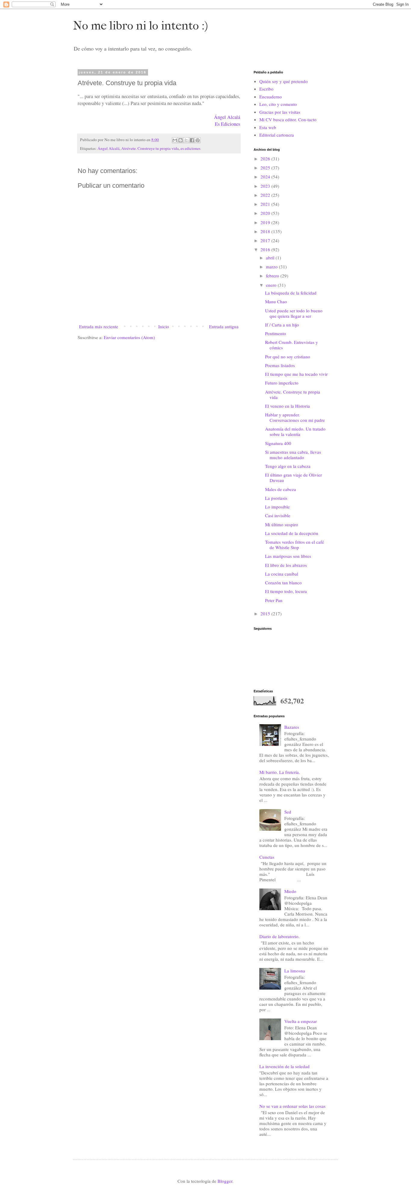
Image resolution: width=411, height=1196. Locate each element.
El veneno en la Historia (287, 406)
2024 (266, 177)
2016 (266, 249)
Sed (287, 812)
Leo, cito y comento (278, 104)
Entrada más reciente (98, 326)
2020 (266, 213)
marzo (272, 267)
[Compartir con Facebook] (192, 140)
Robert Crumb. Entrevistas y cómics (291, 345)
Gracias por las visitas (279, 112)
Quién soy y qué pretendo (283, 81)
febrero (273, 276)
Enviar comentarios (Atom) (129, 337)
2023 (266, 186)
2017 (266, 240)
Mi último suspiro (281, 524)
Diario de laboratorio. (279, 936)
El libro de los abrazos (286, 565)
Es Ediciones (227, 124)
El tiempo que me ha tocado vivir (296, 374)
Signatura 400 (278, 443)
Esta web (267, 127)
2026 (266, 159)
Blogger (225, 1181)
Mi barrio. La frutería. (279, 772)
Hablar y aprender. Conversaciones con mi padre (295, 417)
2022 (266, 195)
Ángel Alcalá (227, 117)
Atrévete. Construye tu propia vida (150, 148)
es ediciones (190, 148)
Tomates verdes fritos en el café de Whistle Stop (294, 544)
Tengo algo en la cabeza (288, 466)
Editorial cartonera (276, 135)
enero (272, 285)
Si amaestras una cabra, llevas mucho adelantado (293, 454)
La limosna (294, 971)
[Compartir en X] (186, 140)
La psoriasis (276, 498)
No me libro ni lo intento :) (140, 25)
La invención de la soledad (284, 1066)
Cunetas (266, 857)
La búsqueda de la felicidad (291, 293)
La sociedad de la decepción (291, 533)
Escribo (266, 89)
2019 (266, 222)
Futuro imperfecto (281, 383)
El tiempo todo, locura (286, 591)
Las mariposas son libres (288, 556)
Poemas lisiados (280, 365)
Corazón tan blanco (283, 582)
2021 (266, 204)
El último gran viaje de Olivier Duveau (293, 477)
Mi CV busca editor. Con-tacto (288, 119)
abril (271, 258)
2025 (266, 168)
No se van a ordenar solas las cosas (292, 1106)
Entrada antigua (224, 326)
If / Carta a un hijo (282, 325)
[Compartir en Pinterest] (198, 140)
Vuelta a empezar (300, 1021)
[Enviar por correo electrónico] (175, 140)
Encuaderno (270, 97)
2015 (266, 613)
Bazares (291, 727)
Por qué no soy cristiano (287, 357)
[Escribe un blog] (181, 140)
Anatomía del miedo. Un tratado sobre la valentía (295, 431)
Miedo (290, 891)
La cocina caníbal (281, 574)
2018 (266, 231)
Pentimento (275, 333)
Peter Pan (274, 600)
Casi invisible (277, 515)
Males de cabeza (280, 489)
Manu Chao (276, 301)
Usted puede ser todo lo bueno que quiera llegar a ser (294, 313)
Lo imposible (277, 507)
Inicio (163, 326)
